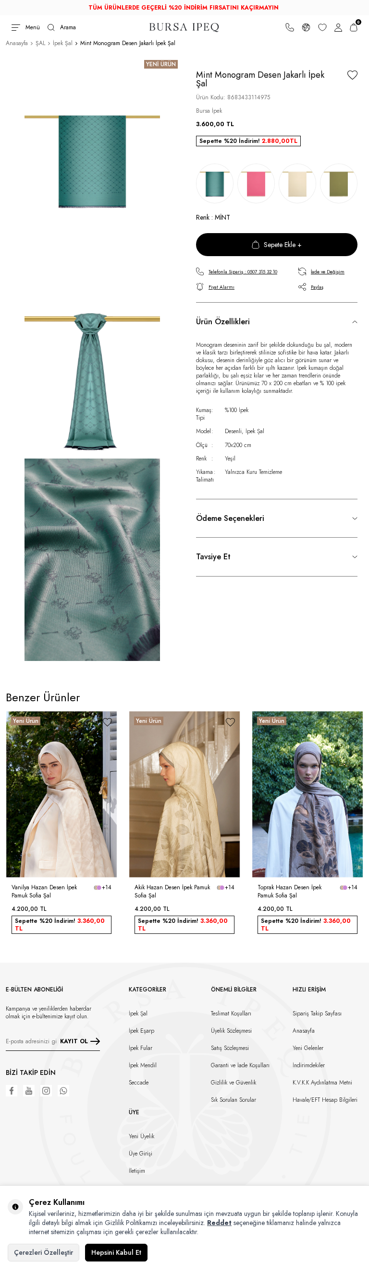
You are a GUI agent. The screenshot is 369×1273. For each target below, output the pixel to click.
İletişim (137, 1171)
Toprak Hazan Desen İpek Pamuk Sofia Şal (289, 891)
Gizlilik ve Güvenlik (233, 1082)
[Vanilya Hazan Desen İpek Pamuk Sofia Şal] (61, 794)
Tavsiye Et (213, 556)
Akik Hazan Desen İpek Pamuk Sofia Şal (172, 891)
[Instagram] (46, 1090)
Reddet (219, 1222)
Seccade (138, 1082)
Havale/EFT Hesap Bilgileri (325, 1100)
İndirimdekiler (309, 1065)
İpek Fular (140, 1048)
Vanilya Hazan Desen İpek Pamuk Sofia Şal (44, 891)
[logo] (185, 27)
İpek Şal (63, 43)
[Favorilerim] (322, 27)
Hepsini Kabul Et (116, 1252)
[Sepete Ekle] (106, 865)
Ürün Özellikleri (223, 321)
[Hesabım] (338, 27)
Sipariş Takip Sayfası (317, 1013)
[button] (11, 794)
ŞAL (40, 43)
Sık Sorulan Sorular (233, 1100)
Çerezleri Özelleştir (43, 1252)
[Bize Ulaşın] (289, 27)
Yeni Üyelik (141, 1136)
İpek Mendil (143, 1065)
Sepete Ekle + (283, 244)
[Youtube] (29, 1090)
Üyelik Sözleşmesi (231, 1030)
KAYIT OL (74, 1041)
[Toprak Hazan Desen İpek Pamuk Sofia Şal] (307, 794)
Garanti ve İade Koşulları (240, 1065)
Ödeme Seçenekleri (230, 518)
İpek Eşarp (141, 1030)
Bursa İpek (209, 111)
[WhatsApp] (63, 1090)
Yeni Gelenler (308, 1048)
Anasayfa (17, 43)
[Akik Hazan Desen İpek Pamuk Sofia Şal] (184, 794)
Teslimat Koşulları (231, 1013)
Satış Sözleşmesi (230, 1048)
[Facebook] (11, 1090)
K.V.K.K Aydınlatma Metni (322, 1082)
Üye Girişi (140, 1153)
